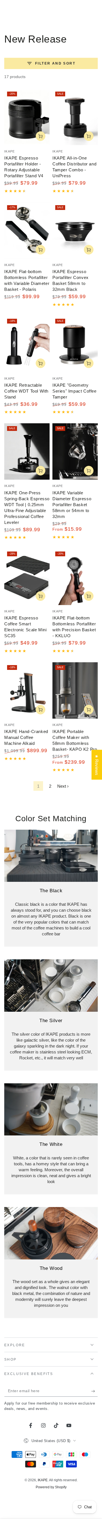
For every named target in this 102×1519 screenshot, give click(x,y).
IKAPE (43, 1480)
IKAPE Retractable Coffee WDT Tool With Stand (26, 391)
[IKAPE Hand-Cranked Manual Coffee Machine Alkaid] (27, 690)
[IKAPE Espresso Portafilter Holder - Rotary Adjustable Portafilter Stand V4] (27, 117)
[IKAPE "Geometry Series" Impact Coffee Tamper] (75, 344)
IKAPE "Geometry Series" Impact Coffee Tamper (74, 391)
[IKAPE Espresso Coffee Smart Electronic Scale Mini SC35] (27, 577)
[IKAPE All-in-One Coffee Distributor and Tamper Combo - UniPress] (75, 117)
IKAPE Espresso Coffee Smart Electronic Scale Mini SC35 (25, 626)
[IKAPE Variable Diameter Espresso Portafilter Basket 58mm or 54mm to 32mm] (75, 451)
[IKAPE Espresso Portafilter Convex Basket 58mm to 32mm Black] (75, 230)
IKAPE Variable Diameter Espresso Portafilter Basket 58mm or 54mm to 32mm (71, 504)
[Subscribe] (94, 1391)
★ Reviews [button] (96, 764)
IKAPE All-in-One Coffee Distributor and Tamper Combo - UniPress (74, 167)
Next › (63, 786)
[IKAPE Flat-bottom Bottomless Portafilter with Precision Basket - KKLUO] (75, 577)
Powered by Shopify (51, 1487)
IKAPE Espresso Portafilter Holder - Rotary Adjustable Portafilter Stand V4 (23, 167)
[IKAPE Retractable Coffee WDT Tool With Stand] (27, 344)
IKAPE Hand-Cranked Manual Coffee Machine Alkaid (26, 737)
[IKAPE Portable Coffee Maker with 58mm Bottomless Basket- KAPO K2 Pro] (75, 690)
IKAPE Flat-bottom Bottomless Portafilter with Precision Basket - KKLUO (74, 626)
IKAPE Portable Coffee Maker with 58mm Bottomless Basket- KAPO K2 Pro (74, 740)
